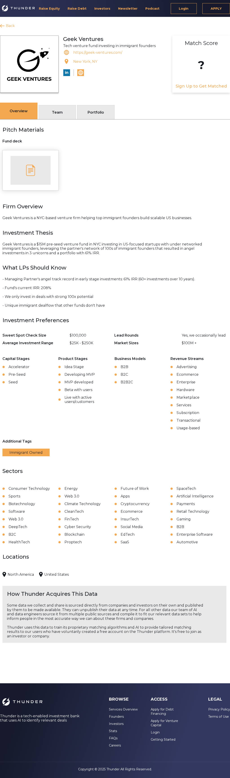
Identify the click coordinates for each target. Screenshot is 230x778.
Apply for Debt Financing (162, 711)
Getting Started (163, 740)
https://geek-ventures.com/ (97, 52)
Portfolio (96, 112)
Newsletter (127, 9)
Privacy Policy (219, 709)
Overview (19, 111)
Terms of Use (218, 717)
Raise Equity (49, 9)
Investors (102, 9)
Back (10, 26)
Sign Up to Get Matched (201, 86)
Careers (115, 745)
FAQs (113, 738)
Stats (113, 731)
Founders (116, 717)
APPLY (216, 9)
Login (183, 9)
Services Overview (123, 709)
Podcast (152, 9)
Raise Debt (77, 9)
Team (57, 112)
